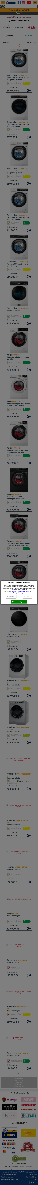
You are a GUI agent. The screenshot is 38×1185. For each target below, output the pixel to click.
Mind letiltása (11, 597)
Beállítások (27, 597)
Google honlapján (18, 593)
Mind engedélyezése (19, 602)
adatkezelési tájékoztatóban (20, 591)
